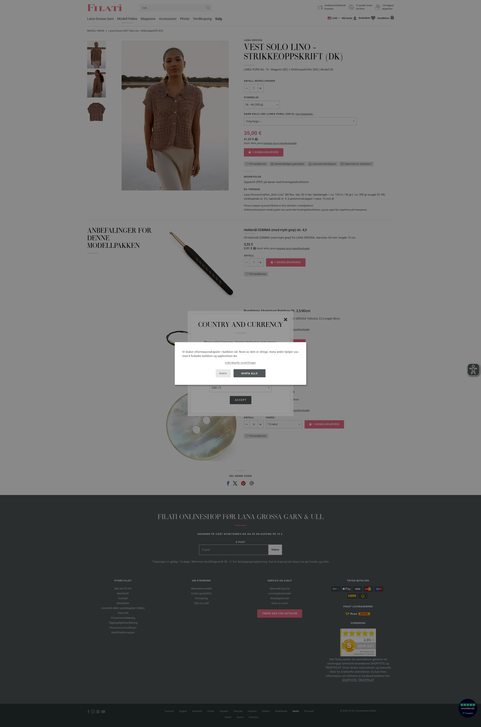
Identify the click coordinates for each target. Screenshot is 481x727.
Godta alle (249, 373)
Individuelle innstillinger (240, 362)
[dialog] (240, 363)
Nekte (223, 373)
